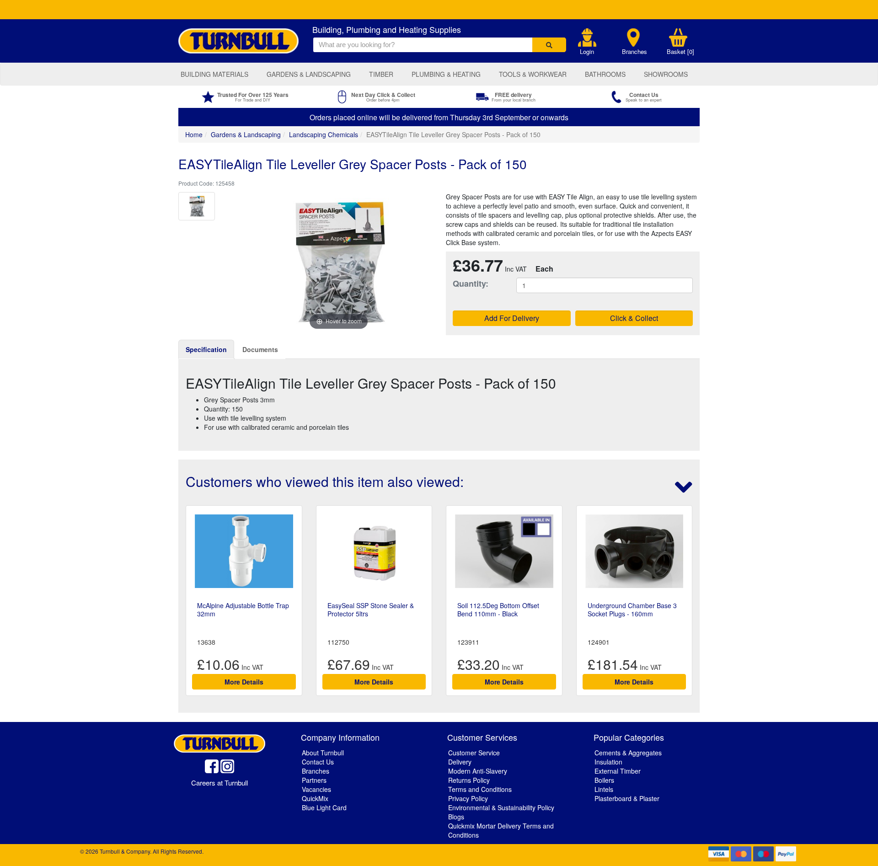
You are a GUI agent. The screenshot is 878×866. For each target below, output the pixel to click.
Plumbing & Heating (446, 74)
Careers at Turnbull (219, 782)
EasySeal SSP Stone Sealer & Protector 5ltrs (370, 609)
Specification (206, 349)
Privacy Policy (468, 798)
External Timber (617, 770)
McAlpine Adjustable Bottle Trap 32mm (243, 609)
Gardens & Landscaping (309, 74)
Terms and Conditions (480, 789)
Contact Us (318, 761)
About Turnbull (323, 752)
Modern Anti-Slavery (477, 770)
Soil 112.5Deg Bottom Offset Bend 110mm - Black (498, 609)
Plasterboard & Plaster (626, 798)
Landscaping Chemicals (323, 134)
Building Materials (214, 74)
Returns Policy (469, 780)
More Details (244, 681)
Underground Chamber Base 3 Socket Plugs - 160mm (632, 609)
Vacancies (316, 789)
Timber (381, 74)
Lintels (603, 789)
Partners (314, 780)
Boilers (604, 780)
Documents (260, 349)
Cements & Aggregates (628, 752)
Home (194, 134)
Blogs (456, 816)
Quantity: (470, 283)
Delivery (459, 761)
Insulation (608, 761)
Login (587, 52)
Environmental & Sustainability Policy (501, 807)
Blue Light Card (324, 807)
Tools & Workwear (533, 74)
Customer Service (474, 752)
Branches (634, 52)
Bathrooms (605, 74)
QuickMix (315, 798)
